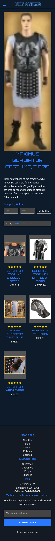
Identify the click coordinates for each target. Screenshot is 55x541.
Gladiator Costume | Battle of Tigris (40, 276)
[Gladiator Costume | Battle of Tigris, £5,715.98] (40, 249)
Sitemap (27, 454)
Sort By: (9, 223)
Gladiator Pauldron (40, 332)
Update (44, 211)
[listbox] (23, 223)
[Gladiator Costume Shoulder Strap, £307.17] (14, 249)
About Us (27, 440)
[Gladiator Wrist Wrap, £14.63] (14, 365)
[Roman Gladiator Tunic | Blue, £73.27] (14, 309)
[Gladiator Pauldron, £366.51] (40, 309)
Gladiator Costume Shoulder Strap (15, 276)
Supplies (27, 475)
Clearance (27, 464)
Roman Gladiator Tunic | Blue (15, 334)
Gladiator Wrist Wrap (15, 388)
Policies (27, 451)
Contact (28, 447)
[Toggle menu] (4, 4)
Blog (27, 443)
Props (27, 471)
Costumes (27, 467)
